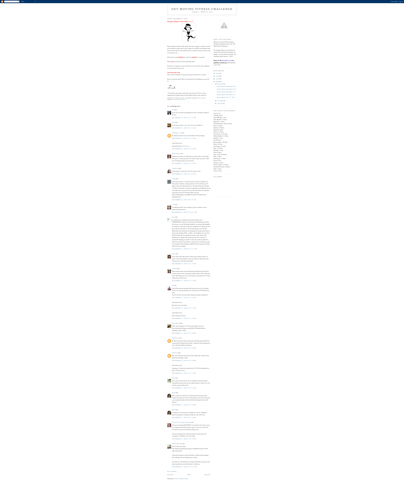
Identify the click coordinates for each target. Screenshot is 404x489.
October (219, 103)
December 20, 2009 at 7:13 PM (184, 373)
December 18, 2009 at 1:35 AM (184, 118)
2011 (217, 76)
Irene (173, 378)
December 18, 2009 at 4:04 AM (184, 149)
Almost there (185, 146)
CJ (172, 285)
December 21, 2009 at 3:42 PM (184, 417)
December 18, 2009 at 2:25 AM (184, 128)
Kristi (173, 393)
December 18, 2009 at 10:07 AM (184, 212)
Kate (173, 217)
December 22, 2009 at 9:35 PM (184, 439)
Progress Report (179, 99)
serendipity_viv (176, 133)
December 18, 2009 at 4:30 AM (184, 163)
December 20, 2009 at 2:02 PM (184, 348)
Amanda (174, 268)
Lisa (173, 204)
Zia (173, 110)
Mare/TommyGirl (177, 443)
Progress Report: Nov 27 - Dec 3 (226, 97)
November (220, 101)
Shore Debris (175, 323)
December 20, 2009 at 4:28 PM (184, 360)
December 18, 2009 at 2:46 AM (184, 138)
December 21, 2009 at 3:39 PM (184, 405)
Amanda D (175, 168)
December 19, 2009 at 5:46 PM (184, 333)
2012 (217, 73)
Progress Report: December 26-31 (226, 86)
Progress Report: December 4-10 (226, 94)
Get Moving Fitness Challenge (202, 9)
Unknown (175, 353)
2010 (217, 79)
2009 (217, 82)
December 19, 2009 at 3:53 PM (184, 318)
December (220, 84)
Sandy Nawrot (176, 153)
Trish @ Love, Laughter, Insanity (181, 422)
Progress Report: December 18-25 (226, 89)
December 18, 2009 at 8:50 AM (184, 174)
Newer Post (170, 475)
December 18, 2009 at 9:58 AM (184, 200)
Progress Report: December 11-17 (226, 92)
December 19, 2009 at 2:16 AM (184, 297)
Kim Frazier (175, 338)
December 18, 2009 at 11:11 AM (184, 249)
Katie (173, 254)
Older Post (207, 475)
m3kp (173, 179)
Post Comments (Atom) (181, 479)
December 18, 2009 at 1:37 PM (184, 264)
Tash (173, 122)
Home (189, 475)
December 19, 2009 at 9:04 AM (184, 308)
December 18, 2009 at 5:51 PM (184, 281)
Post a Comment (172, 471)
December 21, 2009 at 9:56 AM (184, 388)
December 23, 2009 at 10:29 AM (184, 467)
